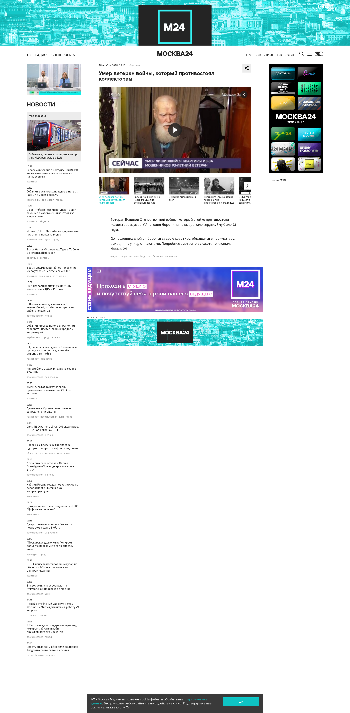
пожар (48, 316)
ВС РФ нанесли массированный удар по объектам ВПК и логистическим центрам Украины (52, 567)
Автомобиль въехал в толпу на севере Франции (51, 370)
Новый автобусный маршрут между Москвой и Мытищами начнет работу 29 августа (53, 607)
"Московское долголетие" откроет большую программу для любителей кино (50, 546)
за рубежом (59, 276)
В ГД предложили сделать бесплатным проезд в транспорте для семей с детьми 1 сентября (52, 350)
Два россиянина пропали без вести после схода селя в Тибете (49, 526)
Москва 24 (175, 54)
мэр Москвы (33, 200)
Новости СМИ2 (96, 317)
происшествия (35, 239)
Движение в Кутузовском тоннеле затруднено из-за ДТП (49, 410)
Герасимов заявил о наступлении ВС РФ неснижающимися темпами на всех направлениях (52, 173)
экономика (45, 276)
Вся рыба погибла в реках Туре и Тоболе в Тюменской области (53, 251)
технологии (63, 453)
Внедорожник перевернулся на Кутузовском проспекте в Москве (48, 587)
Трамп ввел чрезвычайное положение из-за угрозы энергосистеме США (51, 269)
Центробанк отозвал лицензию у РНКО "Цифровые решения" (52, 507)
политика (32, 181)
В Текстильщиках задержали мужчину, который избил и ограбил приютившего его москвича (52, 628)
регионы (44, 258)
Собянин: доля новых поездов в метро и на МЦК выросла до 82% (53, 156)
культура (32, 554)
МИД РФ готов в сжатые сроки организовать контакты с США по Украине (49, 390)
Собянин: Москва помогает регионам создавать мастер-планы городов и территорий (51, 329)
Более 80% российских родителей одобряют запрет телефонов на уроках (52, 446)
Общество (134, 65)
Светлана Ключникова (165, 256)
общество (44, 221)
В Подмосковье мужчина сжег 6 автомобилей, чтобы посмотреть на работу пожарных (50, 307)
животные (32, 258)
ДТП (47, 239)
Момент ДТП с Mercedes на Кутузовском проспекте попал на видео (53, 233)
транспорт (48, 200)
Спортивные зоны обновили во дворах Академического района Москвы (52, 648)
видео (114, 256)
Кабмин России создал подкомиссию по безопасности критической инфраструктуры (52, 488)
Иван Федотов (142, 256)
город (59, 200)
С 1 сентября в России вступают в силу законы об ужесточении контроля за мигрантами (51, 213)
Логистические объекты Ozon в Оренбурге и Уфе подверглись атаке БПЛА (50, 466)
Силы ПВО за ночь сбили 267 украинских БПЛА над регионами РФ (53, 428)
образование (47, 453)
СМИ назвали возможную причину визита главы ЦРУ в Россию (49, 287)
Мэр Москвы (37, 116)
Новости (41, 104)
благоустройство (45, 655)
